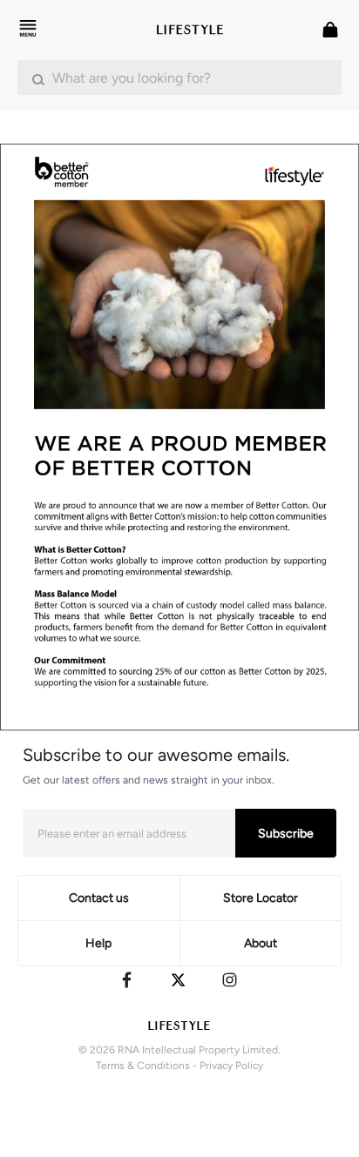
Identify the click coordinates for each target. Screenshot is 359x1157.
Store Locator (260, 898)
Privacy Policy (231, 1065)
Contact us (99, 898)
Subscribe (286, 833)
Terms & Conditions (143, 1065)
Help (98, 943)
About (260, 943)
